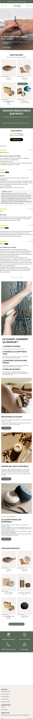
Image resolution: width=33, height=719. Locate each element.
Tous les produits (5, 694)
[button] (19, 278)
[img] (3, 150)
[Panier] (30, 5)
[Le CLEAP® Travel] (24, 606)
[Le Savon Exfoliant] (8, 582)
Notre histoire (4, 709)
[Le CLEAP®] (8, 68)
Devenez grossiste (5, 701)
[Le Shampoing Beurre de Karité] (8, 91)
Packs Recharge (5, 696)
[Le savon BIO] (24, 68)
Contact (3, 707)
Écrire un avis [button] (16, 139)
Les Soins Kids (4, 699)
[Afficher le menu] (2, 5)
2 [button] (14, 277)
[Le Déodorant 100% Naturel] (24, 582)
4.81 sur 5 (20, 134)
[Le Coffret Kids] (24, 91)
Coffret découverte (5, 691)
